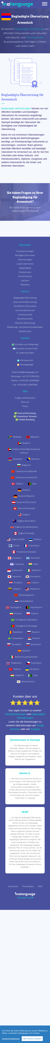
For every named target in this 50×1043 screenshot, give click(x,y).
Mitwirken (25, 284)
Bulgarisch (26, 465)
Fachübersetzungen (25, 251)
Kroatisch (17, 582)
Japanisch (16, 576)
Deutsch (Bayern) (26, 496)
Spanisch (26, 650)
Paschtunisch (36, 607)
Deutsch (26, 489)
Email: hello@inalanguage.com (25, 372)
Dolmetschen (25, 272)
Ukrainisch (34, 669)
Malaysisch (34, 588)
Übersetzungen (25, 259)
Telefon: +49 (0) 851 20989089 (25, 380)
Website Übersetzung (25, 323)
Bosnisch (35, 459)
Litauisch (16, 588)
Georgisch (16, 558)
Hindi (35, 564)
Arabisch (26, 443)
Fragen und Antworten (25, 397)
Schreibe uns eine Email (26, 348)
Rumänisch (18, 632)
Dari (34, 483)
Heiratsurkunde (35, 37)
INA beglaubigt (26, 364)
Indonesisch (17, 570)
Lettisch (35, 582)
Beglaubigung (25, 268)
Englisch (26, 514)
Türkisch (17, 669)
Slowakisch (16, 644)
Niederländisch (26, 601)
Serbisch (36, 638)
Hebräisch (19, 564)
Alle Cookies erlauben (32, 1039)
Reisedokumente (25, 318)
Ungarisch (19, 675)
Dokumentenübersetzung (25, 302)
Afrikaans (17, 436)
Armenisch (17, 459)
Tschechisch (36, 663)
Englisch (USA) (17, 539)
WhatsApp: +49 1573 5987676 (25, 376)
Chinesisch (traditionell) (26, 471)
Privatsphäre (28, 886)
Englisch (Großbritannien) (26, 527)
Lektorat (25, 280)
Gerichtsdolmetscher (25, 310)
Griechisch (35, 558)
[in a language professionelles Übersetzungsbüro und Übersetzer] (25, 894)
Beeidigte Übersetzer (25, 255)
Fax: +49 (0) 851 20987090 (25, 384)
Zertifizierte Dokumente (25, 306)
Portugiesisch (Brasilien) (26, 619)
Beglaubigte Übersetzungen (16, 108)
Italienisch (36, 570)
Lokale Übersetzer (25, 263)
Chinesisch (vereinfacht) (26, 477)
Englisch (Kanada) (26, 533)
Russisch (35, 632)
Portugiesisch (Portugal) (26, 626)
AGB (40, 886)
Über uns (25, 402)
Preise (25, 406)
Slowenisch (35, 644)
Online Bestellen (26, 352)
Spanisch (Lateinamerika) (26, 656)
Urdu (35, 675)
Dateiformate (25, 331)
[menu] (44, 4)
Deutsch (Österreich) (26, 502)
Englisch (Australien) (26, 521)
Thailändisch (16, 663)
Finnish (16, 545)
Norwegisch (15, 607)
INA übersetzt (26, 360)
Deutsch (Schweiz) (26, 508)
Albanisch (34, 436)
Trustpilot (35, 729)
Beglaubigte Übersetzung (29, 28)
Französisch (33, 545)
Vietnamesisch (28, 681)
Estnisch (37, 539)
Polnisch (34, 613)
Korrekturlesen (25, 276)
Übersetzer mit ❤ (25, 898)
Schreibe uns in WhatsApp (27, 344)
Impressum (13, 886)
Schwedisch (17, 638)
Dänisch (19, 483)
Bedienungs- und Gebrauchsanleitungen (25, 327)
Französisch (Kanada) (26, 551)
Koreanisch (35, 576)
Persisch (18, 613)
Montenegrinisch (26, 595)
